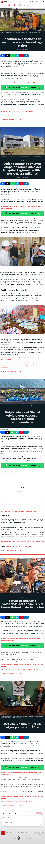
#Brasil (28, 115)
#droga (30, 801)
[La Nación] (5, 2)
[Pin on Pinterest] (21, 55)
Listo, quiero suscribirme (37, 824)
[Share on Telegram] (17, 55)
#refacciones (38, 363)
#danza (29, 546)
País (22, 35)
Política (22, 160)
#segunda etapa (31, 363)
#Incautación (13, 115)
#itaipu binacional (23, 546)
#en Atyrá (18, 801)
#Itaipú (19, 115)
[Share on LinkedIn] (26, 55)
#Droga (7, 115)
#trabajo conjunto (35, 115)
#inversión (16, 365)
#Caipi (41, 365)
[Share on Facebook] (2, 55)
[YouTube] (43, 834)
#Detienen (8, 801)
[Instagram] (40, 834)
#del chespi (24, 669)
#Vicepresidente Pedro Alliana (13, 363)
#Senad (23, 115)
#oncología (36, 365)
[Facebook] (34, 834)
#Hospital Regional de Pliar (6, 365)
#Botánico (30, 669)
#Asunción (36, 669)
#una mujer (18, 669)
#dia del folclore (10, 546)
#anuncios (23, 363)
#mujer (13, 801)
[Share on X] (7, 55)
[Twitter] (37, 834)
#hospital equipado (28, 365)
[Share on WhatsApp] (12, 55)
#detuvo (13, 669)
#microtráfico (25, 801)
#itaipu (16, 546)
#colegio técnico (4, 367)
